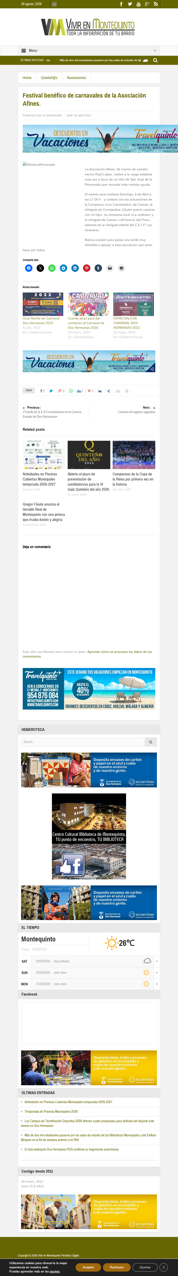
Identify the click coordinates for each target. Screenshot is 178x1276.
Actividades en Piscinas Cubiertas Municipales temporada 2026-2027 (40, 479)
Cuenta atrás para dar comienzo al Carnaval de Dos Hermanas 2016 (86, 322)
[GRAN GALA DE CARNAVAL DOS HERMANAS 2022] (133, 304)
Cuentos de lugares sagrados (136, 409)
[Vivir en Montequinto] (89, 27)
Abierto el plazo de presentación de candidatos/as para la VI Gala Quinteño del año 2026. (89, 482)
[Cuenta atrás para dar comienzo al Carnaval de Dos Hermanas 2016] (88, 304)
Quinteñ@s (49, 77)
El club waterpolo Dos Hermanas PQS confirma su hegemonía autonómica (72, 1149)
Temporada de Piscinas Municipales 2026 (51, 1111)
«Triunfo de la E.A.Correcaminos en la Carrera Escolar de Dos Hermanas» (52, 412)
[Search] (151, 742)
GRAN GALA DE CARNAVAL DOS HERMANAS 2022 (126, 322)
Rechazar (117, 1267)
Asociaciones (76, 77)
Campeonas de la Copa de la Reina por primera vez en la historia (133, 479)
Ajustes (145, 1267)
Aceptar (88, 1267)
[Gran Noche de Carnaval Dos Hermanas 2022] (43, 304)
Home (27, 77)
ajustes (55, 1271)
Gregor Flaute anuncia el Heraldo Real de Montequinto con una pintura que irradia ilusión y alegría (44, 512)
